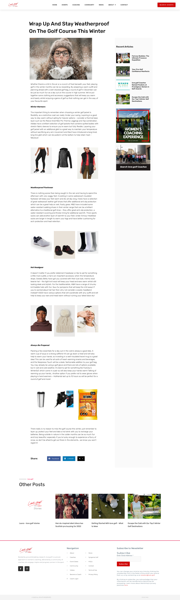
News (101, 5)
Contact (124, 5)
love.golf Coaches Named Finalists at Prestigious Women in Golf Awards (140, 86)
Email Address (127, 555)
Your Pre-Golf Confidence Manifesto (140, 70)
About (111, 5)
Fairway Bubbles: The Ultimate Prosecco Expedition (140, 58)
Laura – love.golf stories (29, 523)
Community (89, 5)
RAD (147, 597)
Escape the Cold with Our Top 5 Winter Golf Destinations (140, 99)
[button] (54, 458)
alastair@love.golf (148, 575)
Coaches (76, 5)
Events (65, 5)
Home (54, 5)
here (126, 585)
